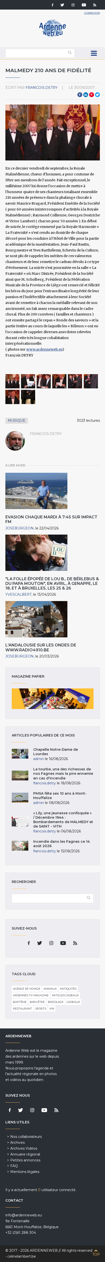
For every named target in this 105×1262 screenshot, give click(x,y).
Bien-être (37, 1002)
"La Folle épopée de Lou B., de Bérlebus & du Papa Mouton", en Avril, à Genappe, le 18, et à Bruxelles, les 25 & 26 (52, 584)
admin (38, 759)
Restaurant (22, 1008)
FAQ (14, 1166)
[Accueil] (52, 37)
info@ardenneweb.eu (23, 1215)
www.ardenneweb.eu (44, 349)
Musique (16, 420)
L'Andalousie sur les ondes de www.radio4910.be (40, 647)
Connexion (92, 12)
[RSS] (95, 5)
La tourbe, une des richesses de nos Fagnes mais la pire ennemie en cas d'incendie (63, 773)
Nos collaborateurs (26, 1136)
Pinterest (91, 94)
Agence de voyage (26, 988)
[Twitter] (62, 5)
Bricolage (55, 1002)
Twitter (97, 94)
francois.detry (42, 87)
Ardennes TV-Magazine (31, 995)
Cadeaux (73, 1002)
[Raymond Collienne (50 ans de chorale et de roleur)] (12, 397)
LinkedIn (85, 94)
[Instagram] (73, 5)
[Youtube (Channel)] (83, 5)
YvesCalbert (18, 594)
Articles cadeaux (65, 995)
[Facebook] (52, 5)
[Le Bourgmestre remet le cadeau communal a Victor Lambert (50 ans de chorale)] (75, 381)
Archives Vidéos (23, 1148)
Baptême (20, 1002)
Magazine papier (53, 698)
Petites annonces (25, 1160)
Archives (17, 1142)
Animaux (50, 988)
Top (96, 1254)
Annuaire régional (25, 1154)
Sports (40, 1008)
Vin (51, 1008)
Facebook (79, 94)
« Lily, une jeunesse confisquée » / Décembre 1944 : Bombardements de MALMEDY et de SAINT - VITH (63, 820)
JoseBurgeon (19, 528)
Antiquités (68, 988)
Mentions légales (24, 1172)
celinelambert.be (21, 1256)
